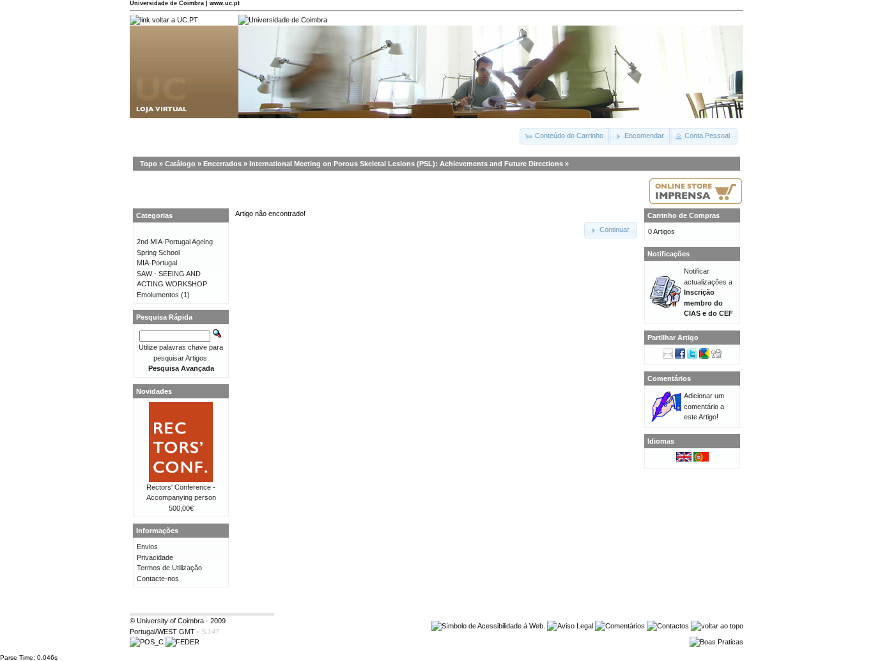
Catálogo (180, 163)
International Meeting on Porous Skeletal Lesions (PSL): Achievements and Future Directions (406, 163)
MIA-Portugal (157, 263)
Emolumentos (158, 295)
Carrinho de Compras (683, 215)
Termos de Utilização (169, 568)
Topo (148, 163)
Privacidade (155, 557)
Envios (147, 546)
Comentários (669, 378)
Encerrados (222, 163)
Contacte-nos (158, 578)
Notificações (668, 254)
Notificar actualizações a (708, 292)
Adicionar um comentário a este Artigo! (704, 406)
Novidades (154, 391)
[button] (565, 136)
